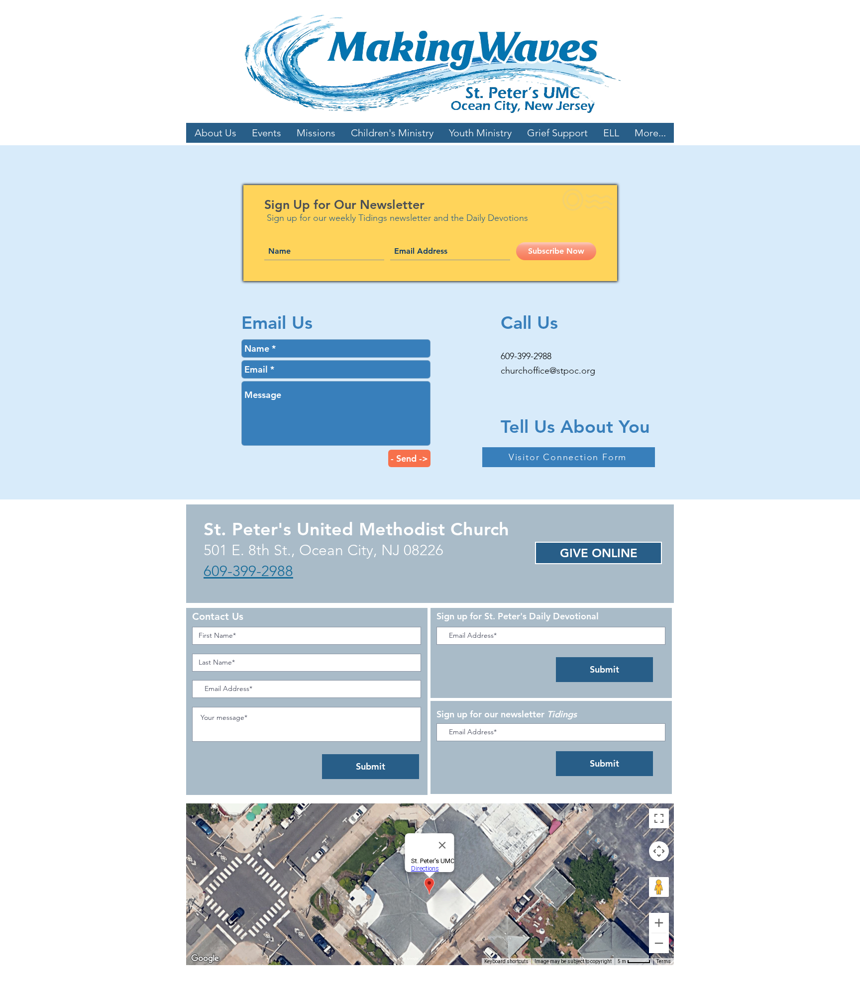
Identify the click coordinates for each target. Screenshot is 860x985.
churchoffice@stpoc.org (548, 370)
